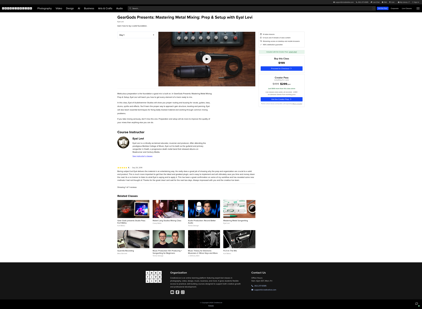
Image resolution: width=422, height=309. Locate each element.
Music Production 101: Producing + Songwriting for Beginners (167, 251)
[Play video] (206, 59)
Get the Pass (382, 8)
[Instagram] (183, 292)
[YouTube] (172, 292)
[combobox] (252, 8)
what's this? (293, 52)
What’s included (297, 104)
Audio (119, 8)
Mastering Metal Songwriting (235, 220)
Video (59, 8)
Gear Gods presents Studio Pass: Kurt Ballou (131, 221)
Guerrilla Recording (125, 250)
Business (89, 8)
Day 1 (121, 35)
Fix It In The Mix (230, 250)
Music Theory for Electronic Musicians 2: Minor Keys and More (203, 251)
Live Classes (407, 8)
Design (70, 8)
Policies (211, 305)
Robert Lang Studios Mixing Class (167, 220)
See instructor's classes (142, 156)
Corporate (395, 8)
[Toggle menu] (418, 8)
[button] (417, 304)
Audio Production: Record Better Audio (202, 221)
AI (79, 8)
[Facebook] (177, 292)
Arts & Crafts (105, 8)
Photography (44, 8)
